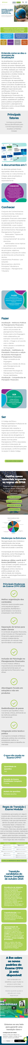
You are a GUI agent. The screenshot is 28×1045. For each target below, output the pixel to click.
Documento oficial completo (14, 461)
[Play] (14, 1008)
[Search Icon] (23, 2)
